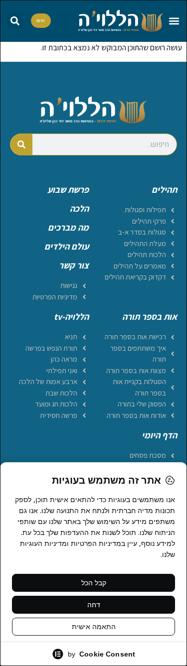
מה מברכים (68, 227)
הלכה (79, 208)
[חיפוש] (21, 144)
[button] (174, 20)
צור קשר (74, 265)
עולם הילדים (66, 246)
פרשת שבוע (68, 189)
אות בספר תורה (149, 316)
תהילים (164, 189)
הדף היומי (159, 435)
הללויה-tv (71, 316)
